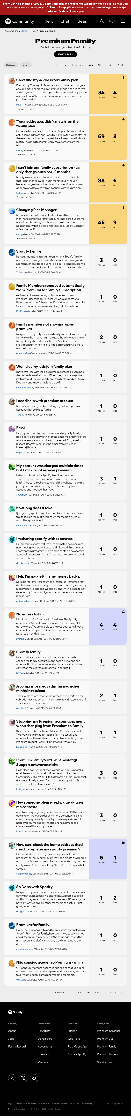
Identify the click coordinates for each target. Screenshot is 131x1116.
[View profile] (12, 81)
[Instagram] (12, 1078)
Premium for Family (32, 924)
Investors (43, 1054)
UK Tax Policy (33, 1109)
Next (120, 65)
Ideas (81, 21)
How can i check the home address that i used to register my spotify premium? (49, 846)
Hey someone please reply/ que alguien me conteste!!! (49, 804)
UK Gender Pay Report (51, 1109)
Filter (25, 65)
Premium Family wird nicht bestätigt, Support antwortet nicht (47, 762)
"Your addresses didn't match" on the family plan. (47, 123)
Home (24, 31)
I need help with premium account (44, 400)
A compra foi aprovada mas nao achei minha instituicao (47, 688)
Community (23, 21)
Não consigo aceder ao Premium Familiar (50, 962)
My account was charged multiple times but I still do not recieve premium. (49, 467)
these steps (118, 7)
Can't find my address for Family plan (47, 80)
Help (48, 21)
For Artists (44, 1031)
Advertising (45, 1046)
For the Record (17, 1046)
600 (110, 65)
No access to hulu (31, 614)
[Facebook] (34, 1078)
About (12, 1031)
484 (90, 65)
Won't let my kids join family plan (44, 366)
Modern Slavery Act (16, 1109)
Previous (62, 65)
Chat (64, 21)
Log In (112, 21)
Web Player (74, 1038)
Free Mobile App (78, 1046)
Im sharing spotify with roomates (44, 538)
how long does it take (34, 508)
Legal (10, 1103)
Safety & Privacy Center (26, 1103)
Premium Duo (105, 1038)
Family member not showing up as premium (45, 326)
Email (21, 428)
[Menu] (123, 21)
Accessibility (87, 1103)
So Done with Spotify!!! (35, 887)
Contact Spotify (77, 1054)
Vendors (43, 1062)
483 (81, 65)
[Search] (102, 21)
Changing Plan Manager (36, 210)
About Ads (74, 1103)
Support (72, 1031)
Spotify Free (104, 1062)
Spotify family (28, 652)
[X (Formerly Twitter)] (23, 1078)
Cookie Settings (59, 1103)
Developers (45, 1038)
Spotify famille (28, 251)
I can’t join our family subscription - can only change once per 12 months (48, 169)
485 (100, 65)
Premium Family (106, 1046)
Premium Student (107, 1054)
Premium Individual (108, 1031)
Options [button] (10, 65)
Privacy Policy (44, 1103)
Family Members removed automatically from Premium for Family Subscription (50, 287)
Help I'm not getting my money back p (48, 576)
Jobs (11, 1038)
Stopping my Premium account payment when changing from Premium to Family (50, 723)
